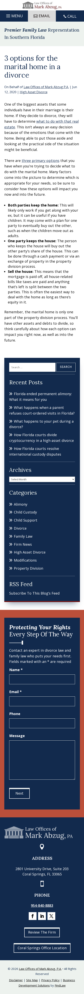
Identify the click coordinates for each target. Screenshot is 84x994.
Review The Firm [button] (42, 932)
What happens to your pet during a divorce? (41, 424)
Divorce (20, 528)
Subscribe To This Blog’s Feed (34, 593)
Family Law (23, 536)
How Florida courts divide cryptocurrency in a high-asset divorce (41, 437)
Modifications (25, 560)
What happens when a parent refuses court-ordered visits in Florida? (42, 410)
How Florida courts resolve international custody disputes (35, 451)
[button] (14, 15)
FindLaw (60, 985)
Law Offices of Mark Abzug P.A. (46, 87)
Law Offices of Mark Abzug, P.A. (40, 969)
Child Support (25, 520)
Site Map (32, 980)
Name (16, 669)
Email (15, 691)
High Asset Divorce (33, 92)
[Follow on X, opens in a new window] (51, 916)
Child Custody (25, 512)
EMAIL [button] (44, 15)
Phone (14, 713)
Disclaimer (16, 980)
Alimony (20, 504)
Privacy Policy (50, 980)
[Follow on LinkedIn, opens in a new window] (42, 916)
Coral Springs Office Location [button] (42, 948)
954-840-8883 (42, 905)
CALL (72, 16)
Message (17, 735)
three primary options (40, 160)
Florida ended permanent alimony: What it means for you (40, 396)
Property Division (28, 568)
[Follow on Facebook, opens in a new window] (33, 916)
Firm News (23, 544)
